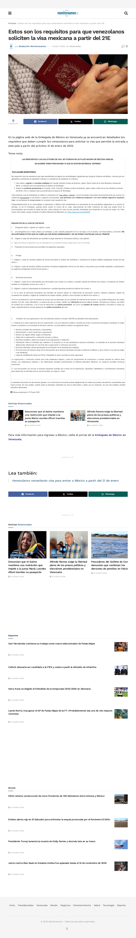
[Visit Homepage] (67, 13)
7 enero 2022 (58, 46)
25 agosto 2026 (33, 425)
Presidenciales (26, 905)
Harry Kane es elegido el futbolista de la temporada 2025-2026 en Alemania (49, 688)
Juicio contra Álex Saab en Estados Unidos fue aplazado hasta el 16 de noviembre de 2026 (57, 863)
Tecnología (108, 905)
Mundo (54, 905)
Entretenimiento (82, 905)
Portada (12, 23)
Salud (97, 905)
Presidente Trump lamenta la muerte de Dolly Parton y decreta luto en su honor (51, 841)
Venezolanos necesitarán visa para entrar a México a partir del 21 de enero (65, 480)
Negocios (65, 905)
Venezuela (75, 46)
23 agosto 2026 (17, 700)
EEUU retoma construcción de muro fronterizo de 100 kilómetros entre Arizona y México (56, 796)
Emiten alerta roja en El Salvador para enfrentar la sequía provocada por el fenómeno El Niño (59, 819)
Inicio (12, 905)
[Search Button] (126, 13)
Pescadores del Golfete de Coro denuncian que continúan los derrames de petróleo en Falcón (110, 565)
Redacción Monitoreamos (32, 46)
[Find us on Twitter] (67, 929)
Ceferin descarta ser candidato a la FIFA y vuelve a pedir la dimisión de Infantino (52, 667)
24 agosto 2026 (17, 678)
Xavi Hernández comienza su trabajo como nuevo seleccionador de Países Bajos (51, 643)
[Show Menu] (9, 13)
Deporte (121, 905)
